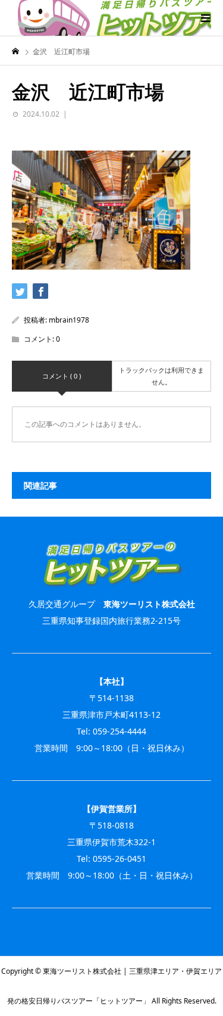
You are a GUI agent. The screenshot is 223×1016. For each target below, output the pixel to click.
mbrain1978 (69, 320)
